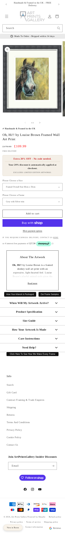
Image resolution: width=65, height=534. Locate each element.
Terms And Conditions (18, 422)
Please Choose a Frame (13, 195)
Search (10, 385)
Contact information (34, 527)
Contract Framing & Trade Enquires (25, 400)
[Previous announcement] (6, 4)
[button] (6, 16)
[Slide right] (40, 122)
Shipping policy (51, 522)
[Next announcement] (58, 4)
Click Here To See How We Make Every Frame (32, 354)
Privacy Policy (14, 430)
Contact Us (12, 445)
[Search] (58, 28)
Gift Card (11, 392)
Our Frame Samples (50, 294)
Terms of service (33, 522)
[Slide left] (25, 122)
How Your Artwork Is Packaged (20, 294)
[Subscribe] (53, 466)
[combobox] (32, 28)
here (55, 237)
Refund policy (55, 517)
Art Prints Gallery (19, 517)
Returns (10, 415)
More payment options (32, 231)
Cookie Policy (14, 437)
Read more (32, 283)
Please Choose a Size (12, 180)
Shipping (11, 407)
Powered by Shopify (37, 517)
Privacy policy (16, 522)
